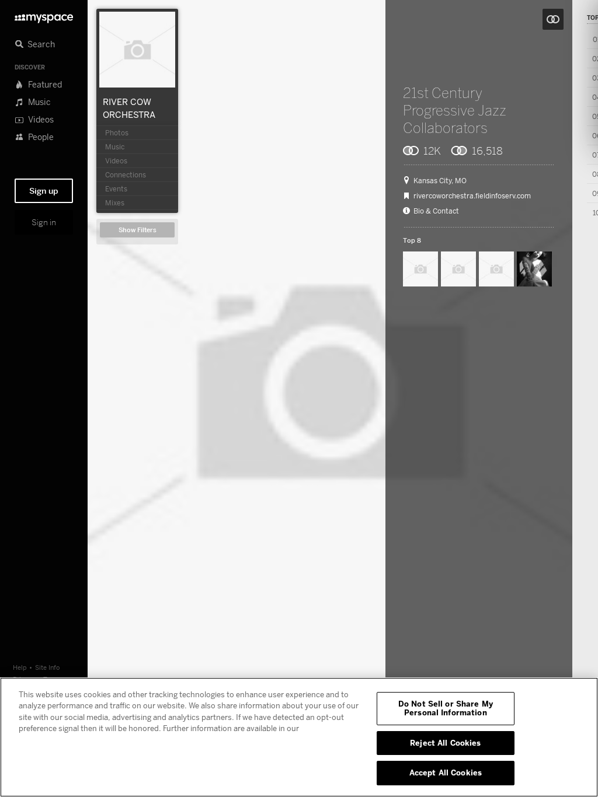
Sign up (43, 191)
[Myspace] (44, 15)
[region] (299, 737)
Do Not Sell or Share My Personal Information (445, 708)
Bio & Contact (436, 211)
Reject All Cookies (445, 742)
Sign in (44, 222)
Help (20, 667)
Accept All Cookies (445, 772)
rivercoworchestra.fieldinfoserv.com (472, 196)
